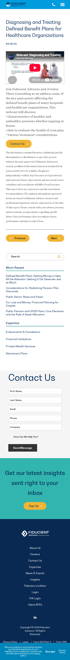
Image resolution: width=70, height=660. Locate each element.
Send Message (22, 447)
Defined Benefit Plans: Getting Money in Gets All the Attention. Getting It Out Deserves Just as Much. (33, 279)
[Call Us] (53, 5)
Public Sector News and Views (24, 296)
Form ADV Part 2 (42, 641)
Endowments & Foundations (23, 332)
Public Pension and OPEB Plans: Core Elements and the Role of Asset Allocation (35, 313)
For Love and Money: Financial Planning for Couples (32, 304)
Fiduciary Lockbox (35, 585)
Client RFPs (35, 604)
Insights (35, 579)
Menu (65, 4)
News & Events (35, 573)
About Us (35, 548)
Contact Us (17, 143)
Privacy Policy (10, 641)
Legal (25, 641)
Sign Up (34, 505)
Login (35, 592)
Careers (35, 554)
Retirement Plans (16, 353)
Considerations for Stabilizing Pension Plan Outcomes (32, 289)
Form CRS (61, 641)
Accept (50, 651)
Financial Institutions (18, 339)
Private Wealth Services (20, 346)
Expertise (35, 567)
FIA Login (35, 598)
